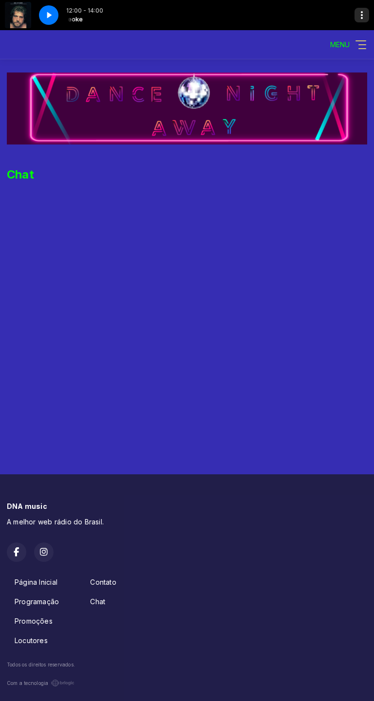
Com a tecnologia (27, 683)
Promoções (34, 621)
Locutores (31, 640)
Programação (37, 601)
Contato (103, 582)
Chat (97, 601)
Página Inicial (36, 582)
